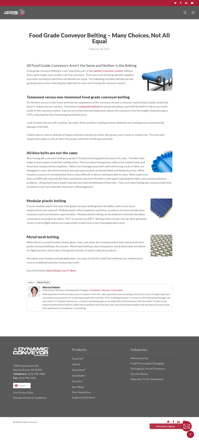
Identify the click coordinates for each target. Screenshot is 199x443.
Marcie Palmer (51, 287)
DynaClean (79, 369)
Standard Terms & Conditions (29, 397)
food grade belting (88, 106)
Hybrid (76, 364)
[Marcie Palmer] (34, 298)
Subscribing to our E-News (61, 270)
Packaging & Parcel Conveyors (148, 368)
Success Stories (139, 373)
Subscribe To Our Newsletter (147, 379)
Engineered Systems (83, 397)
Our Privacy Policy (23, 392)
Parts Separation (81, 392)
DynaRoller (79, 375)
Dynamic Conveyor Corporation (107, 290)
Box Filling (78, 387)
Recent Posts (43, 282)
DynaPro (77, 381)
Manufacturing (139, 358)
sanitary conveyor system (108, 70)
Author (31, 282)
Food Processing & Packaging (147, 363)
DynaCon (78, 358)
